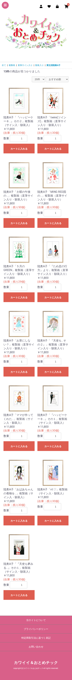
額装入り (39, 65)
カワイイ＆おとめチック (36, 662)
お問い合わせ (36, 646)
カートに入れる (19, 148)
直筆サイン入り (25, 65)
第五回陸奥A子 (53, 65)
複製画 (12, 65)
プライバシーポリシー (36, 629)
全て (4, 65)
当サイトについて (36, 620)
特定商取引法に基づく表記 (36, 637)
